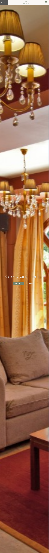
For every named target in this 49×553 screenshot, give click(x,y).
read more (31, 283)
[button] (43, 276)
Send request (18, 283)
